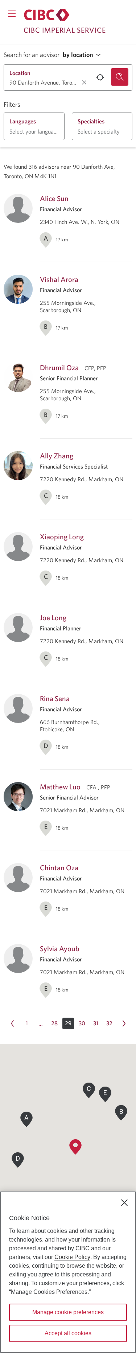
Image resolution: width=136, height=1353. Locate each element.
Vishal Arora (59, 279)
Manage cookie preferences (68, 1312)
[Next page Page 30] (124, 1023)
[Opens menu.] (12, 13)
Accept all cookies (68, 1333)
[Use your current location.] (100, 77)
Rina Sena (55, 698)
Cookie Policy (72, 1257)
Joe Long (53, 617)
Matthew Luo (60, 786)
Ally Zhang (56, 455)
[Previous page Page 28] (12, 1023)
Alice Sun (54, 198)
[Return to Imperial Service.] (47, 15)
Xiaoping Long (62, 536)
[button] (84, 55)
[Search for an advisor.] (119, 77)
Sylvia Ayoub (59, 948)
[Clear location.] (84, 82)
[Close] (124, 1202)
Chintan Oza (59, 867)
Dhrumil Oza (59, 367)
